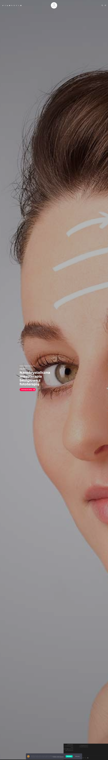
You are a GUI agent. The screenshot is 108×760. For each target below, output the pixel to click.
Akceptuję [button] (69, 756)
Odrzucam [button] (77, 756)
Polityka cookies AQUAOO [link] (58, 756)
